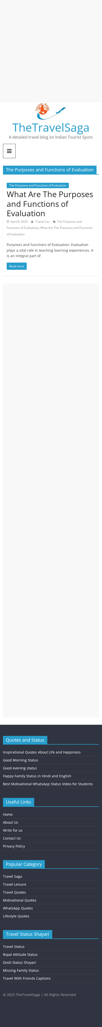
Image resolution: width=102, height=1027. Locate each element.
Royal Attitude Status (20, 954)
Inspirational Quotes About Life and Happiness (42, 752)
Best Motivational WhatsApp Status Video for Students (48, 784)
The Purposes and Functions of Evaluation (37, 185)
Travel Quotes (14, 892)
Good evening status (20, 768)
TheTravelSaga (51, 127)
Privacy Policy (14, 846)
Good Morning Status (20, 760)
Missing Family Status (21, 970)
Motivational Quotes (19, 900)
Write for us (13, 830)
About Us (10, 822)
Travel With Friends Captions (27, 978)
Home (8, 814)
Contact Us (12, 838)
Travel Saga (12, 876)
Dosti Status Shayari (19, 962)
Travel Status (14, 946)
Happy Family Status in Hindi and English (37, 776)
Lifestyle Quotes (16, 916)
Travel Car (43, 221)
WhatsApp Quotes (18, 908)
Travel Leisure (14, 884)
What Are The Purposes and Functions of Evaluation (50, 203)
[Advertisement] (51, 51)
